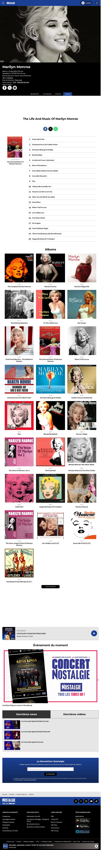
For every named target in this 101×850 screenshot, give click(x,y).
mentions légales (18, 779)
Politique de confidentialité (62, 841)
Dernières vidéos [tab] (74, 714)
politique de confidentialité (30, 779)
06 (12, 71)
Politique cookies (47, 841)
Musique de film (23, 82)
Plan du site (10, 841)
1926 (15, 71)
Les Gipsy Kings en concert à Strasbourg (17, 705)
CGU (37, 841)
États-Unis (18, 80)
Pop (14, 82)
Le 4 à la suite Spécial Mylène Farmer (35, 721)
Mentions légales (29, 841)
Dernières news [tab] (26, 714)
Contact (18, 841)
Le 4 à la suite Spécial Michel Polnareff (35, 732)
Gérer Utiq (76, 841)
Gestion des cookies (88, 841)
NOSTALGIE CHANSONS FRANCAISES (31, 634)
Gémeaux (10, 78)
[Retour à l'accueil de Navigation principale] (11, 3)
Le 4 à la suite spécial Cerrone (32, 742)
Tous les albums (50, 586)
